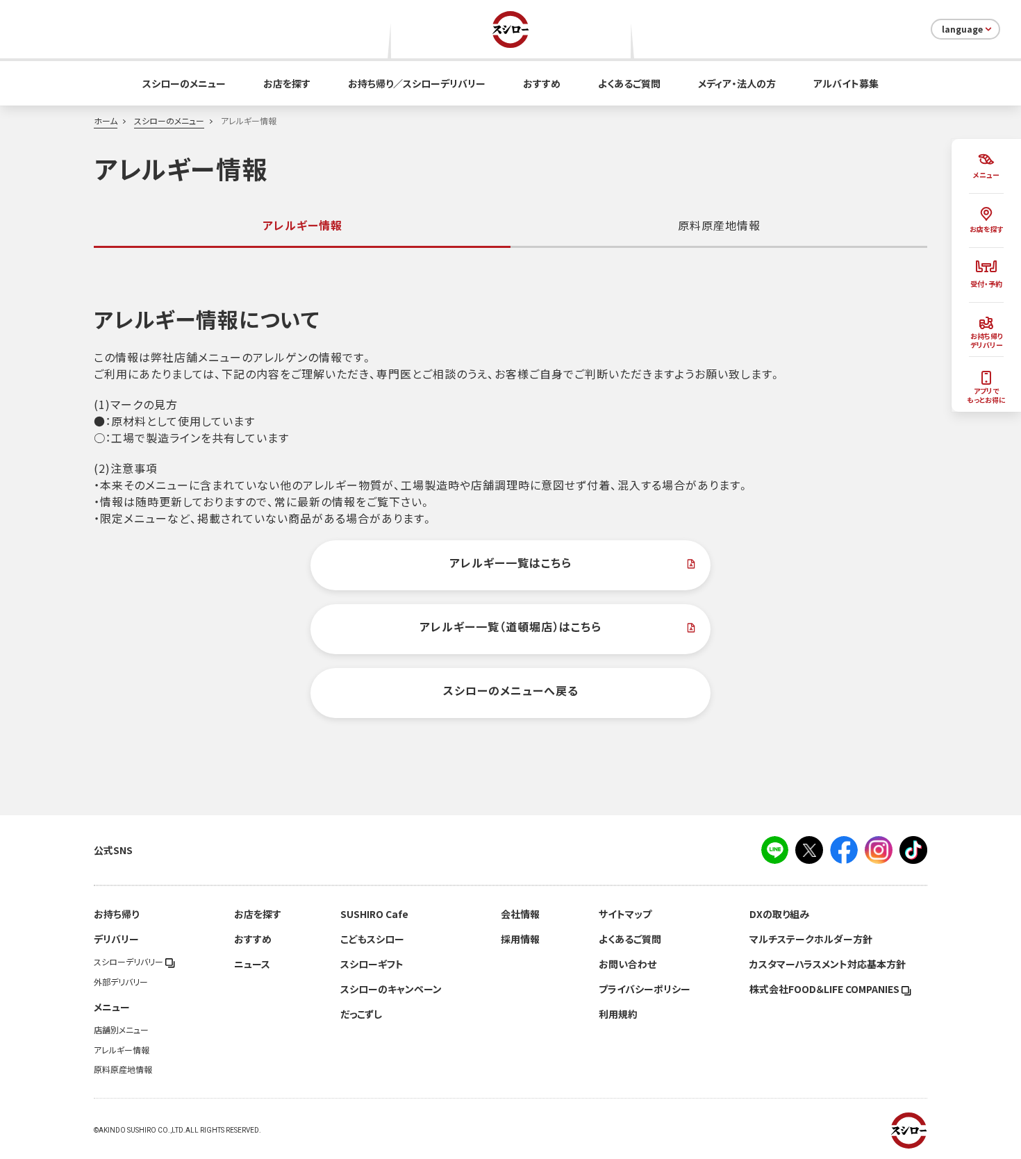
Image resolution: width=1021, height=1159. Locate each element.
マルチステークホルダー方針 (810, 939)
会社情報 (520, 914)
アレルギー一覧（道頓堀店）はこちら (510, 626)
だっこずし (361, 1014)
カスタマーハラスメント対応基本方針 (827, 964)
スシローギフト (372, 964)
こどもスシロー (372, 939)
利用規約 (618, 1014)
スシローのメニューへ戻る (511, 690)
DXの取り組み (779, 914)
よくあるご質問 (629, 83)
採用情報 (520, 939)
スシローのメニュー (184, 83)
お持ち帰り (116, 914)
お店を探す (286, 83)
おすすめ (542, 83)
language (962, 29)
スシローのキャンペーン (391, 989)
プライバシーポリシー (644, 989)
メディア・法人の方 (737, 83)
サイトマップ (625, 914)
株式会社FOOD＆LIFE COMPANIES (825, 989)
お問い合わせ (627, 964)
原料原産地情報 (719, 225)
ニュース (252, 964)
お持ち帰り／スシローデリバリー (416, 83)
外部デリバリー (121, 982)
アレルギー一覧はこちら (510, 562)
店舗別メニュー (121, 1030)
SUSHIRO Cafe (374, 914)
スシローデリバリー (129, 962)
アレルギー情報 (121, 1050)
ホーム (105, 121)
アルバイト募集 (846, 83)
